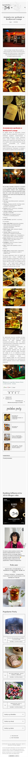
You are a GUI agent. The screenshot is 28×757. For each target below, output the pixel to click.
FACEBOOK (15, 735)
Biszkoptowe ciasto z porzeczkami (16, 704)
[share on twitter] (12, 393)
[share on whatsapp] (18, 393)
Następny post (9, 398)
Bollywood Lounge (14, 137)
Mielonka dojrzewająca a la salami (15, 402)
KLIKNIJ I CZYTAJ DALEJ (16, 641)
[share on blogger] (15, 393)
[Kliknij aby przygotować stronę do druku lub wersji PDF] (9, 388)
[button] (13, 4)
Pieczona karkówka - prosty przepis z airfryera (16, 674)
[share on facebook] (9, 393)
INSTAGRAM (15, 737)
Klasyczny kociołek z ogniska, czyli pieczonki (16, 639)
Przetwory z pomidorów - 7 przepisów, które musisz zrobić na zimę (14, 570)
